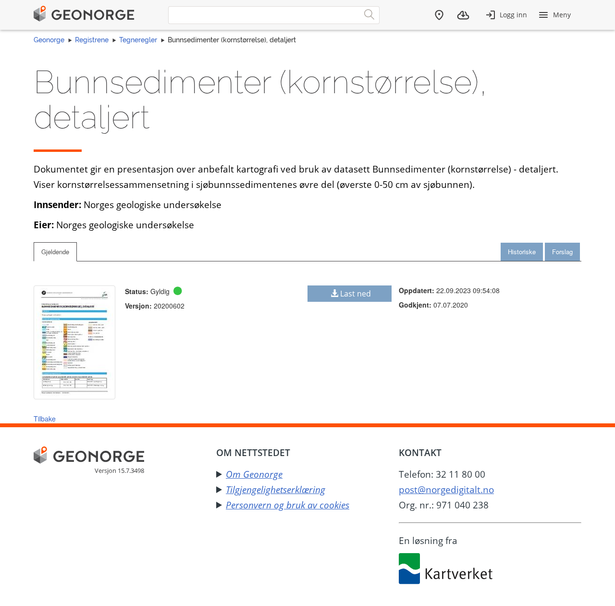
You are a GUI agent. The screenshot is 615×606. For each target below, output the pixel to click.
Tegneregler (138, 40)
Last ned (355, 293)
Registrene (92, 40)
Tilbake (45, 418)
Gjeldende (55, 251)
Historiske (522, 251)
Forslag (562, 251)
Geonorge (49, 40)
